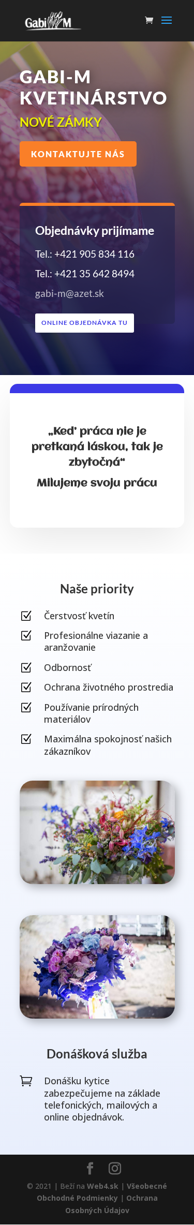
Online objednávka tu (84, 322)
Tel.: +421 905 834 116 (85, 254)
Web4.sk (104, 1186)
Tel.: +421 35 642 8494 (85, 273)
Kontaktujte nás (78, 154)
